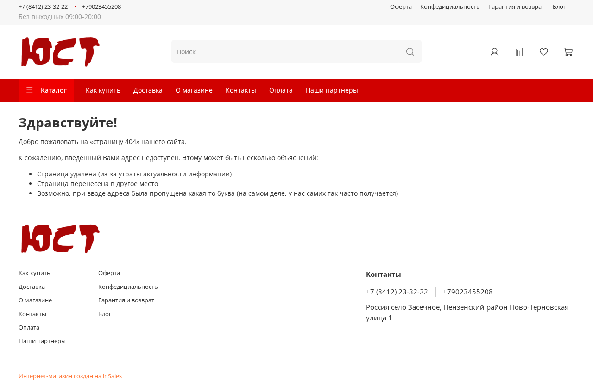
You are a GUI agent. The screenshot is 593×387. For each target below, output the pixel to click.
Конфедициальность (450, 7)
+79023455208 (101, 7)
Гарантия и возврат (516, 7)
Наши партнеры (332, 90)
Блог (559, 7)
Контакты (241, 90)
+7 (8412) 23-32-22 (43, 7)
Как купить (103, 90)
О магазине (194, 90)
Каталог (54, 90)
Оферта (401, 7)
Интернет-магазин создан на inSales (70, 376)
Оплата (281, 90)
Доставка (148, 90)
